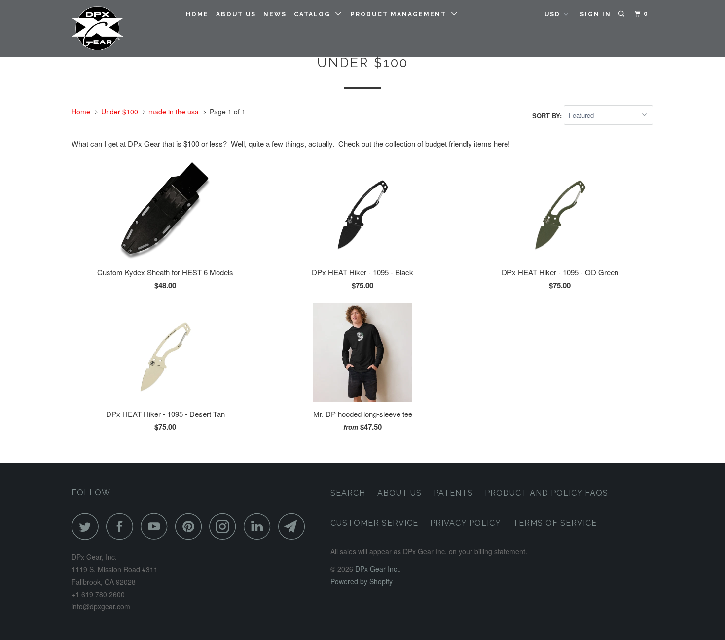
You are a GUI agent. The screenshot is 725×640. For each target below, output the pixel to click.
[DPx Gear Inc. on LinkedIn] (260, 526)
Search (347, 493)
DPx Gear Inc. (377, 569)
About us (236, 14)
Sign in (595, 14)
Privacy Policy (465, 522)
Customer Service (374, 522)
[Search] (622, 14)
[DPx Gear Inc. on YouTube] (157, 526)
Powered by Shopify (361, 581)
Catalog (314, 14)
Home (197, 14)
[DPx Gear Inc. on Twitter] (88, 526)
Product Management (401, 14)
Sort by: (548, 115)
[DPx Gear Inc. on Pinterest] (191, 526)
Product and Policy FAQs (546, 493)
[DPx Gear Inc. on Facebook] (122, 526)
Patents (453, 493)
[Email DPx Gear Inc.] (294, 526)
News (275, 14)
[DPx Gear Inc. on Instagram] (225, 526)
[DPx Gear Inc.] (122, 28)
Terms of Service (555, 522)
